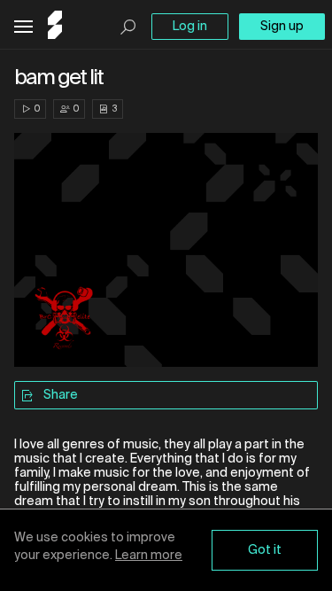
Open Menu (23, 27)
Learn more (148, 555)
